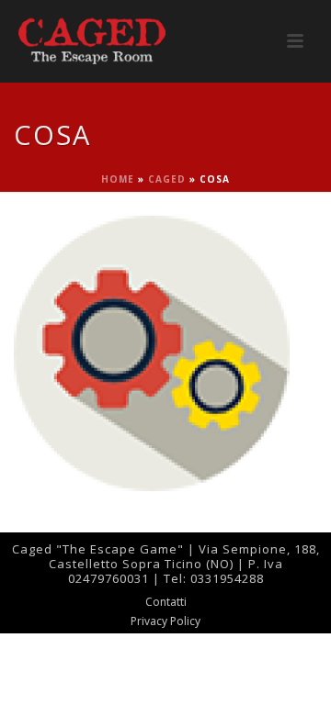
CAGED (167, 179)
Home (117, 179)
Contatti (166, 602)
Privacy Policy (165, 621)
